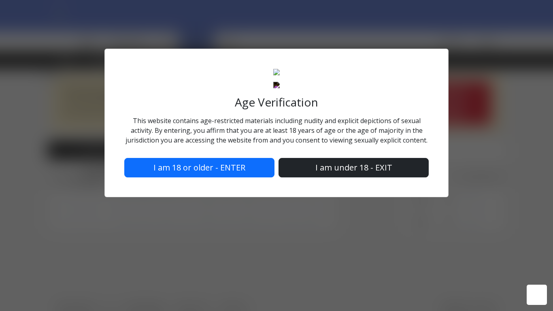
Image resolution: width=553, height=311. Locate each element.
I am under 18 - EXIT (353, 167)
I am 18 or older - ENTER (199, 167)
